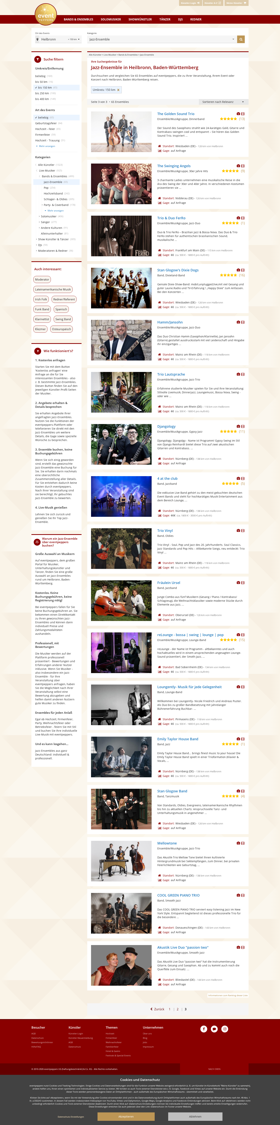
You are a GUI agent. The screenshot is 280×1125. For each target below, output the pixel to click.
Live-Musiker (110, 54)
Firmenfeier (111, 1037)
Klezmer (40, 329)
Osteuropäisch (61, 329)
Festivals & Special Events (118, 1055)
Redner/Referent (64, 299)
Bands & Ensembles (128, 54)
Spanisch (61, 309)
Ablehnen (195, 1116)
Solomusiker (111, 19)
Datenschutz (37, 1037)
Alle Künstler (95, 54)
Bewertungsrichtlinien (42, 1042)
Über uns (147, 1033)
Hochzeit (110, 1033)
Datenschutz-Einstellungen (71, 1116)
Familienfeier (112, 1046)
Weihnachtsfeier (114, 1042)
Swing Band (63, 319)
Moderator (42, 279)
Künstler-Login (76, 1033)
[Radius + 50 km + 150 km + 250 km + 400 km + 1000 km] (74, 39)
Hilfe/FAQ (36, 1046)
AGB (33, 1033)
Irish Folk (41, 299)
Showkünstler (140, 19)
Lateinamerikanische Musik (53, 289)
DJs (180, 19)
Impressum (148, 1046)
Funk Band (42, 309)
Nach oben (214, 1069)
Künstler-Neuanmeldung (81, 1037)
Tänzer (164, 19)
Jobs (145, 1042)
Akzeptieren (126, 1116)
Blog (145, 1037)
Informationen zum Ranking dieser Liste (228, 995)
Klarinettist (42, 319)
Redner (196, 19)
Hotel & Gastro (113, 1051)
